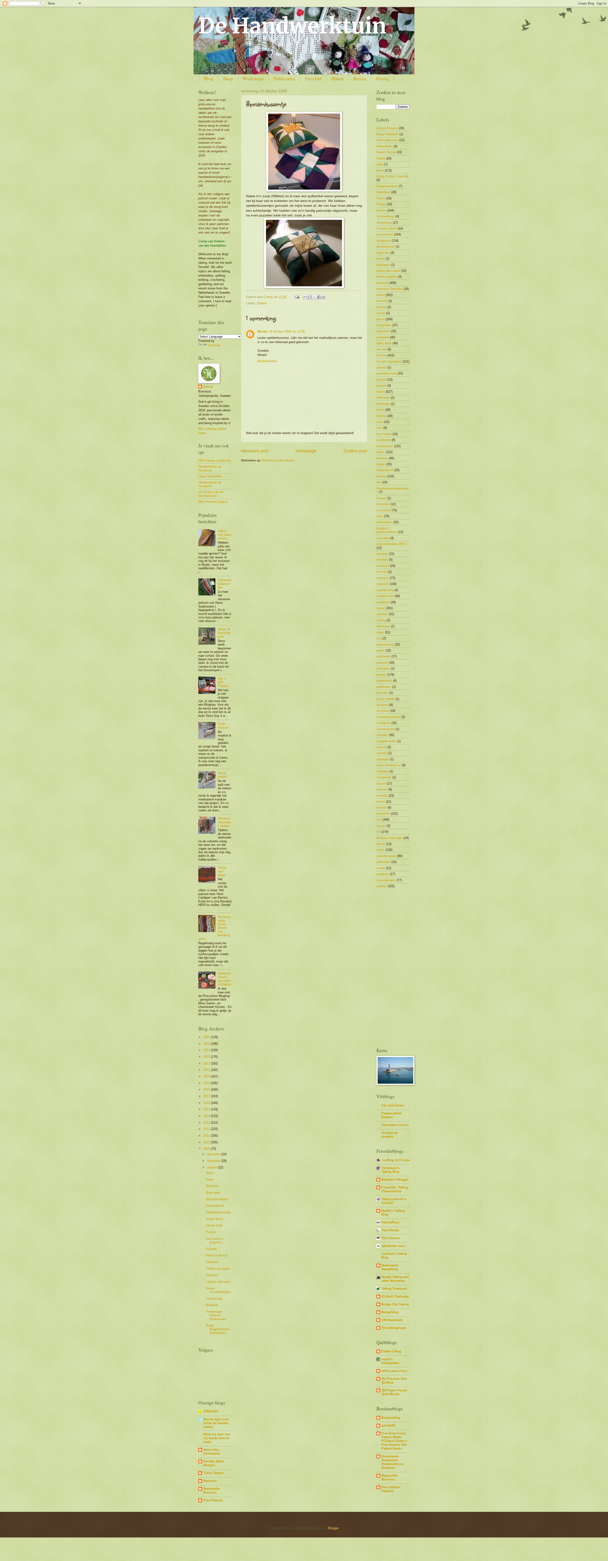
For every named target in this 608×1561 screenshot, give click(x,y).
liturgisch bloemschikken (386, 530)
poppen (381, 674)
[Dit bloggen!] (310, 297)
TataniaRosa (390, 1222)
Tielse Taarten (213, 1473)
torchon (381, 807)
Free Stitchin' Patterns (391, 1489)
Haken (337, 78)
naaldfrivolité (385, 596)
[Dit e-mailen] (305, 297)
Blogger (333, 1528)
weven (380, 844)
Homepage (305, 451)
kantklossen (384, 446)
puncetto (382, 692)
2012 (207, 1129)
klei (378, 482)
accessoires (384, 234)
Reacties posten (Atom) (278, 460)
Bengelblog (389, 1312)
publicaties (383, 687)
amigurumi (383, 240)
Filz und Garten (392, 1105)
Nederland (383, 192)
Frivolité (313, 78)
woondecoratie (386, 856)
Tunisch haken (386, 228)
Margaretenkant (387, 186)
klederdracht (384, 470)
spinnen (381, 753)
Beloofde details (217, 1199)
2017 (207, 1096)
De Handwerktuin (292, 25)
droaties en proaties (389, 1134)
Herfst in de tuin (217, 1255)
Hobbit (380, 158)
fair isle (381, 349)
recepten (382, 705)
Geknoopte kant (387, 140)
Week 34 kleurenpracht (224, 632)
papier (380, 650)
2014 (207, 1116)
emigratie (382, 337)
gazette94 (388, 1425)
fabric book (384, 343)
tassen (381, 783)
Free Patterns (213, 1500)
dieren (380, 319)
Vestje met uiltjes (222, 871)
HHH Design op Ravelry (214, 460)
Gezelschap (214, 1298)
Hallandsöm (384, 146)
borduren (382, 283)
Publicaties (284, 78)
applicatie (383, 252)
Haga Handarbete (210, 476)
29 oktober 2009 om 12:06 (287, 331)
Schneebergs (385, 216)
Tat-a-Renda (390, 1230)
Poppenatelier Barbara (391, 1115)
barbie (380, 258)
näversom (383, 626)
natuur (380, 608)
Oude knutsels (223, 725)
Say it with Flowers (223, 682)
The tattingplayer (393, 1328)
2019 (207, 1083)
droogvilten (383, 325)
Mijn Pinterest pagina (212, 501)
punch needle (385, 699)
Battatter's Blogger (394, 1179)
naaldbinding (385, 590)
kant (379, 428)
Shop (228, 78)
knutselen (383, 504)
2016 (207, 1103)
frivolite (381, 355)
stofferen (382, 771)
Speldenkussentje (218, 1212)
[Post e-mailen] (297, 297)
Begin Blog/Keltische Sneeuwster (217, 1329)
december (214, 1154)
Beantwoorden (267, 361)
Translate (214, 345)
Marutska (210, 1481)
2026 (207, 1037)
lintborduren (384, 522)
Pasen (380, 198)
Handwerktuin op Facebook (209, 468)
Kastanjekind (215, 1205)
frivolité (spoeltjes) (389, 361)
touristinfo (383, 813)
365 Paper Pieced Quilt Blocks (394, 1392)
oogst (380, 632)
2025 (207, 1043)
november (214, 1161)
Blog (208, 78)
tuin (378, 819)
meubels (382, 559)
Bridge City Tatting (395, 1304)
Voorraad (212, 1275)
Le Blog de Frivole (395, 1160)
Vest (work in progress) (215, 1240)
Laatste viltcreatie (218, 1281)
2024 (207, 1050)
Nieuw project (222, 774)
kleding (381, 476)
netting (381, 620)
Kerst (380, 170)
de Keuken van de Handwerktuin (210, 493)
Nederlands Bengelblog (389, 1267)
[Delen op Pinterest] (323, 297)
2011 (207, 1135)
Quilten (262, 303)
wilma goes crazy (394, 1371)
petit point (383, 668)
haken (380, 391)
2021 (207, 1070)
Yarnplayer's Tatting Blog (390, 1169)
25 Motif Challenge (395, 1296)
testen (380, 801)
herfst (380, 410)
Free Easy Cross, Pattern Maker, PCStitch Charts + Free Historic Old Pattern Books (394, 1441)
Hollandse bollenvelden (224, 583)
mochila (381, 572)
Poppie (381, 204)
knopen (381, 498)
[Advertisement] (395, 967)
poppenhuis (384, 680)
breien (380, 295)
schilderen (383, 723)
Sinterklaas (384, 222)
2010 (207, 1142)
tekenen (381, 789)
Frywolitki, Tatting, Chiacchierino (395, 1189)
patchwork (383, 656)
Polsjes (211, 1232)
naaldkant (383, 602)
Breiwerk (212, 1305)
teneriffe (382, 795)
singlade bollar (386, 741)
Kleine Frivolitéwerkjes (218, 1290)
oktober (212, 1167)
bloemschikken (386, 276)
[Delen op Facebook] (319, 297)
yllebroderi (383, 862)
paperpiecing (385, 644)
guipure (381, 385)
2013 (207, 1122)
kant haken (384, 434)
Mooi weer (213, 1192)
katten (380, 452)
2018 (207, 1089)
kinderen (382, 458)
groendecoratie (386, 373)
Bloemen (212, 1186)
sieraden (382, 735)
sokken (381, 747)
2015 (207, 1109)
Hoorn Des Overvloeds (211, 1451)
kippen (380, 464)
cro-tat (380, 313)
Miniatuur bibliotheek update (224, 822)
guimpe (381, 379)
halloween (383, 397)
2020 (207, 1076)
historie (381, 416)
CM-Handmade (392, 1320)
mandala (382, 553)
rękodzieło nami (393, 1246)
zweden (381, 886)
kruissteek (383, 510)
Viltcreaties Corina (394, 1125)
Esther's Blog (391, 1351)
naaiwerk (382, 584)
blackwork (383, 265)
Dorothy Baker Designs (213, 1463)
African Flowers (387, 128)
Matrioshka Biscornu (211, 1490)
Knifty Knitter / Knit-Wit (392, 176)
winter (380, 850)
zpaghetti (382, 874)
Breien (359, 78)
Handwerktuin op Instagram (209, 484)
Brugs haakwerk (387, 134)
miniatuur (382, 566)
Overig (382, 78)
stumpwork (383, 777)
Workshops (253, 78)
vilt (378, 831)
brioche (381, 307)
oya (378, 638)
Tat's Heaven (390, 1238)
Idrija (379, 164)
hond (379, 422)
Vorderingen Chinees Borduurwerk (216, 1315)
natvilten (382, 614)
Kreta (209, 1179)
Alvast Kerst (214, 1219)
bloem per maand (388, 271)
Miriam (262, 331)
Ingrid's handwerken (390, 1361)
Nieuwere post (254, 451)
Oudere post (355, 451)
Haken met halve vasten (224, 534)
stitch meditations (388, 765)
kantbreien (383, 440)
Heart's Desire (386, 152)
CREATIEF (210, 1411)
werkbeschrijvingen (389, 838)
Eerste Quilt (214, 1225)
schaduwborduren (388, 717)
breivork (381, 301)
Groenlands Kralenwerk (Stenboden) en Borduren (392, 1462)
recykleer (382, 711)
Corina (208, 386)
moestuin (382, 578)
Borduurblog (390, 1417)
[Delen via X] (314, 297)
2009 (207, 1148)
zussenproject (386, 880)
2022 (207, 1063)
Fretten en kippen (218, 1268)
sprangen (382, 759)
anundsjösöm (385, 246)
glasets (381, 367)
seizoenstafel (385, 729)
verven (381, 826)
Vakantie (212, 1262)
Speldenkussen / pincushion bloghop (224, 979)
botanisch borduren (389, 289)
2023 (207, 1056)
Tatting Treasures (394, 1288)
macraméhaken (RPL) (391, 544)
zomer (380, 868)
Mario (210, 1173)
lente (379, 516)
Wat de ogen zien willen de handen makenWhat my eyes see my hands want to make (216, 1430)
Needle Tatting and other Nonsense (395, 1279)
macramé (382, 538)
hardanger (383, 404)
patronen (382, 662)
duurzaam (383, 331)
